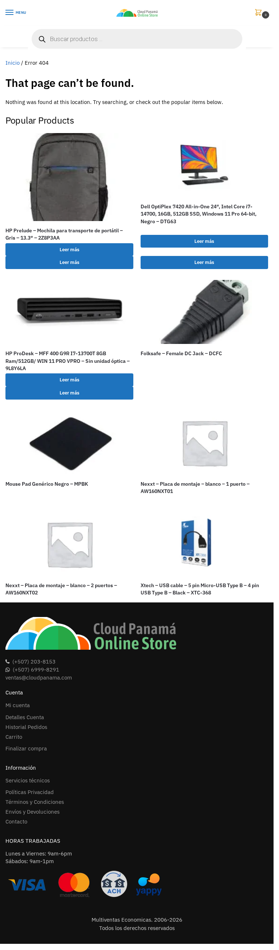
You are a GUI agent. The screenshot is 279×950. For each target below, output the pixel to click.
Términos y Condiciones (34, 801)
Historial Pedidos (26, 726)
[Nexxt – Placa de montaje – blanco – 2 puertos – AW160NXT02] (69, 544)
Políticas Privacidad (29, 792)
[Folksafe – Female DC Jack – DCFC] (204, 312)
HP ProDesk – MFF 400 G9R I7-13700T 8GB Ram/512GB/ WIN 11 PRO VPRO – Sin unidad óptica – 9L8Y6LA (67, 361)
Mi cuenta (17, 705)
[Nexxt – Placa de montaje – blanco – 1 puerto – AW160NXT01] (204, 442)
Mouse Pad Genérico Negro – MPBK (46, 484)
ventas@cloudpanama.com (38, 677)
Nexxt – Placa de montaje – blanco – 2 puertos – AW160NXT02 (61, 589)
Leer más (69, 249)
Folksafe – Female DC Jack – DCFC (181, 353)
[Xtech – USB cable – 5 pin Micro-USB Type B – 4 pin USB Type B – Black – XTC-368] (204, 544)
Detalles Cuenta (24, 717)
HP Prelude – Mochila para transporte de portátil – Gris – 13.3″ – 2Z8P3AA (64, 234)
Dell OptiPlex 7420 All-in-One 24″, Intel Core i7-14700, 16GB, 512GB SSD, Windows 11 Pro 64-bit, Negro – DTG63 (198, 214)
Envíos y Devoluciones (32, 811)
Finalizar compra (26, 748)
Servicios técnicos (27, 780)
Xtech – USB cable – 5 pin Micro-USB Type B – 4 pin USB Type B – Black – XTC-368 (200, 589)
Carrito (13, 736)
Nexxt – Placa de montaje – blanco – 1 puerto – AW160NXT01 (195, 487)
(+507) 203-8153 (34, 661)
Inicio (12, 62)
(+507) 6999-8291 (36, 669)
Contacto (16, 821)
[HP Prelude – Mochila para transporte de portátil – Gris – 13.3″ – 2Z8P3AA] (69, 177)
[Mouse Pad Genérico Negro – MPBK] (69, 442)
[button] (259, 13)
